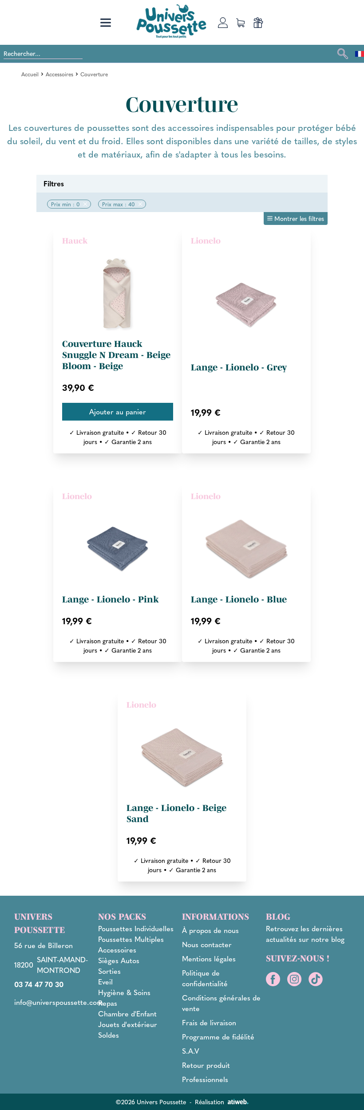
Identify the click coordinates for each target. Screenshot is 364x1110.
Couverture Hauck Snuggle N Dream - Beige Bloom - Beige (116, 355)
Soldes (108, 1035)
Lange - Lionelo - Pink (110, 599)
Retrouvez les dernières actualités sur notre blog (305, 933)
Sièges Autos (118, 960)
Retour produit (206, 1065)
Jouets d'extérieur (127, 1024)
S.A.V (190, 1051)
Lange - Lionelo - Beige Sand (176, 813)
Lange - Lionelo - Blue (239, 599)
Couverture (94, 74)
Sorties (109, 971)
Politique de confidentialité (205, 978)
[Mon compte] (223, 22)
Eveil (105, 981)
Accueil (30, 74)
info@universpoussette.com (58, 1002)
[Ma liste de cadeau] (258, 22)
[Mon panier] (240, 22)
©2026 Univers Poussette (150, 1101)
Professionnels (205, 1079)
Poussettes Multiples (131, 939)
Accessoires (59, 74)
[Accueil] (171, 21)
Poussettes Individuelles (136, 928)
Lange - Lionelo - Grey (239, 367)
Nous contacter (207, 944)
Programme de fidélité (218, 1036)
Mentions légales (209, 958)
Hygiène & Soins (124, 992)
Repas (107, 1003)
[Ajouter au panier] (117, 412)
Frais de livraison (209, 1022)
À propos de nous (210, 930)
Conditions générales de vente (221, 1002)
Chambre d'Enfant (127, 1013)
